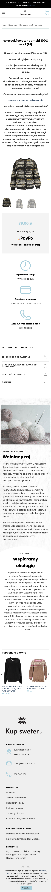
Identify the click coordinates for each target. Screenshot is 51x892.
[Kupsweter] (25, 12)
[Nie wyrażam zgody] (47, 880)
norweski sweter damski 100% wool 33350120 (37, 687)
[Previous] (6, 176)
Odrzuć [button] (31, 5)
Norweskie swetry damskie (30, 25)
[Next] (44, 176)
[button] (3, 12)
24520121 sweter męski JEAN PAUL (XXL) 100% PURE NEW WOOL (12, 688)
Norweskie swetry (9, 25)
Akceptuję (26, 888)
